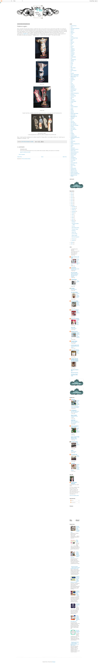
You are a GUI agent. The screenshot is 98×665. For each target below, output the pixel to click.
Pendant (72, 126)
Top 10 (72, 161)
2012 (72, 200)
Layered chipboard (74, 106)
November (74, 208)
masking (72, 110)
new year (72, 121)
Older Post (65, 156)
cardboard (72, 48)
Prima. (72, 132)
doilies (72, 69)
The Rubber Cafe (74, 158)
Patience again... (75, 235)
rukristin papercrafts (75, 345)
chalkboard (73, 50)
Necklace (72, 118)
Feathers (72, 78)
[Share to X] (40, 141)
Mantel (72, 109)
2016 (72, 194)
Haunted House (73, 89)
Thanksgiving (73, 157)
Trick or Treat (73, 165)
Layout (72, 108)
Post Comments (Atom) (26, 158)
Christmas (72, 54)
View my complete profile (74, 495)
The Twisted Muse (74, 292)
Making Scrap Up (74, 331)
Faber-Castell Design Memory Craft (74, 76)
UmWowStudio (73, 168)
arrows (72, 33)
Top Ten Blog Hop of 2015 (78, 631)
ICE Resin (72, 94)
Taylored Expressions (74, 152)
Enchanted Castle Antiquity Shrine (78, 295)
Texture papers (73, 154)
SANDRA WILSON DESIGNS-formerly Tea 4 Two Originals (74, 359)
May (73, 217)
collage (72, 55)
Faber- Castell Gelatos (75, 74)
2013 (72, 199)
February (73, 238)
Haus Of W (73, 327)
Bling (72, 40)
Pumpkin (72, 133)
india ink (72, 97)
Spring (72, 142)
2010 (72, 203)
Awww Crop (74, 232)
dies (71, 66)
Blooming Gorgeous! (75, 236)
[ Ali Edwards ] (74, 410)
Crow (72, 62)
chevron (72, 51)
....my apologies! (78, 281)
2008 (72, 242)
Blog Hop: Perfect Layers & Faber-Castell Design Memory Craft (75, 567)
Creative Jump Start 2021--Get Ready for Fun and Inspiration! (75, 422)
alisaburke (73, 399)
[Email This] (38, 141)
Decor (72, 65)
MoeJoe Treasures (74, 372)
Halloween (73, 87)
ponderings (73, 420)
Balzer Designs (74, 415)
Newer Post (19, 156)
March (73, 220)
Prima (72, 130)
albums (72, 31)
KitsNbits (73, 288)
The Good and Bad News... (75, 224)
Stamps (72, 145)
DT (71, 71)
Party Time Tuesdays (74, 125)
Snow (72, 139)
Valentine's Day (73, 169)
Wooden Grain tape (74, 172)
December (74, 206)
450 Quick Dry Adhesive (75, 28)
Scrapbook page (74, 136)
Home (42, 156)
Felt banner (73, 79)
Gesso (72, 83)
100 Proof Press (73, 25)
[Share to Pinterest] (43, 141)
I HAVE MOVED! (73, 328)
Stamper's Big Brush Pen (75, 143)
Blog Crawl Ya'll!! (77, 541)
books (72, 43)
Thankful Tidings (74, 341)
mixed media (73, 114)
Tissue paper (73, 160)
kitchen (72, 105)
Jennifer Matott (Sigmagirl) (74, 483)
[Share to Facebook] (41, 141)
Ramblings (74, 230)
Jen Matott (72, 99)
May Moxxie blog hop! (78, 312)
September (74, 211)
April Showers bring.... (76, 227)
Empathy (72, 73)
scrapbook (72, 134)
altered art (72, 32)
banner (72, 39)
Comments (73, 502)
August (73, 212)
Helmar (72, 91)
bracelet (72, 46)
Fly (71, 82)
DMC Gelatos (73, 67)
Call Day (73, 226)
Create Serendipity (74, 301)
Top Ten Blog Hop (74, 162)
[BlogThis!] (39, 141)
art (71, 35)
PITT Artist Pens (73, 129)
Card (71, 47)
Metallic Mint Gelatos (74, 113)
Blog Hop (72, 42)
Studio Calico (73, 150)
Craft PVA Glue (73, 59)
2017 (72, 192)
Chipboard (73, 52)
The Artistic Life (74, 454)
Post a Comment (22, 154)
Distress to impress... (75, 309)
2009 (72, 205)
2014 (72, 27)
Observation (73, 122)
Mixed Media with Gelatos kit (74, 117)
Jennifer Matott (73, 101)
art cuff (72, 36)
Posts (72, 500)
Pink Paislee (73, 128)
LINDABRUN (73, 267)
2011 (72, 202)
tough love (72, 164)
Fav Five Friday (74, 233)
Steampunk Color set (74, 149)
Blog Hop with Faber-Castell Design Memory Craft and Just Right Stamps (75, 644)
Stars (72, 146)
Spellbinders (73, 141)
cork (71, 58)
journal (72, 102)
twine (72, 166)
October (73, 209)
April (73, 219)
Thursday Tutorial (75, 229)
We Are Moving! (73, 451)
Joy (71, 104)
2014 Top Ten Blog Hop (78, 604)
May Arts (72, 112)
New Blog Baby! (73, 342)
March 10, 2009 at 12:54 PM (25, 152)
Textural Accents (74, 153)
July (72, 214)
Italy (71, 98)
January (73, 240)
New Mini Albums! (74, 289)
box (71, 44)
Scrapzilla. (73, 463)
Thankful (72, 156)
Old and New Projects (78, 352)
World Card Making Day (75, 173)
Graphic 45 (25, 33)
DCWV (72, 63)
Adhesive (72, 29)
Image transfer (73, 95)
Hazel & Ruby (73, 90)
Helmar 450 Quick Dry (75, 93)
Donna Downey (73, 70)
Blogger (53, 661)
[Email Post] (36, 141)
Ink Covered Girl (74, 272)
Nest (71, 119)
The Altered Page (74, 441)
